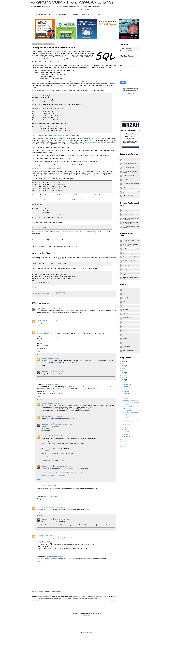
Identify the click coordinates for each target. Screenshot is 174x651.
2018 (123, 380)
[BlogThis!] (58, 293)
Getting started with (129, 175)
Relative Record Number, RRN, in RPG (60, 51)
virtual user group (129, 350)
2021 (123, 373)
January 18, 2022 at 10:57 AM (55, 556)
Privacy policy (85, 14)
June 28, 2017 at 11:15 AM (49, 331)
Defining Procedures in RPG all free (131, 256)
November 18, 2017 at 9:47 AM (63, 466)
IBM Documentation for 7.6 (129, 159)
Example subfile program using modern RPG (130, 245)
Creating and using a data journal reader (131, 214)
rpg (124, 334)
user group (126, 346)
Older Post (112, 601)
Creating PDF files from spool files (131, 269)
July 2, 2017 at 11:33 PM (54, 358)
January (125, 436)
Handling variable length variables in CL (131, 273)
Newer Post (35, 601)
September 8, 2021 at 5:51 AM (56, 507)
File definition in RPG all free (130, 260)
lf (123, 305)
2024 (123, 366)
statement (99, 138)
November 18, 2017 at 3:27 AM (53, 436)
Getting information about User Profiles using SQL (130, 223)
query (125, 330)
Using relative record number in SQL (130, 278)
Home (33, 14)
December (126, 384)
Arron (43, 416)
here (61, 62)
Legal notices (75, 14)
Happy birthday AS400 (129, 406)
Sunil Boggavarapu (42, 507)
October (125, 389)
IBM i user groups (64, 14)
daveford (39, 320)
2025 (123, 363)
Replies (40, 355)
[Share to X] (60, 293)
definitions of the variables (55, 135)
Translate (133, 51)
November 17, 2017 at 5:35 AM (53, 416)
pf (123, 322)
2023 (123, 368)
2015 (123, 441)
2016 (123, 439)
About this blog (42, 14)
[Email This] (57, 293)
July (124, 396)
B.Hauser (44, 358)
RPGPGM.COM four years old (131, 400)
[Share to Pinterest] (64, 293)
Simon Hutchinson (46, 371)
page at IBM (127, 179)
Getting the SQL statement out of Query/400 (53, 475)
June (124, 398)
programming (39, 295)
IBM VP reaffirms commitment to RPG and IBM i (131, 409)
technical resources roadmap (131, 183)
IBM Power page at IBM (129, 187)
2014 (123, 444)
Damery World (41, 308)
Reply (38, 315)
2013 (123, 446)
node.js (125, 313)
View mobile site (87, 615)
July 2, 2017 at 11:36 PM (54, 403)
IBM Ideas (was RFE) (128, 195)
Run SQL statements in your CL (130, 210)
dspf (124, 293)
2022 (123, 370)
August (125, 393)
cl (124, 289)
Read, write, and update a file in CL (131, 265)
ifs (124, 301)
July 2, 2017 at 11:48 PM (61, 371)
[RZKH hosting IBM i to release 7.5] (130, 149)
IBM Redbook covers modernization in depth (131, 227)
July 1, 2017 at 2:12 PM (50, 486)
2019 (123, 377)
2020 (123, 375)
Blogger (90, 632)
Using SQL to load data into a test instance (131, 417)
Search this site (96, 14)
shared (125, 338)
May (124, 427)
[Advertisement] (130, 107)
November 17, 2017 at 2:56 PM (63, 424)
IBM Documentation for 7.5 (129, 163)
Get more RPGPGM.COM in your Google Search (131, 219)
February (126, 434)
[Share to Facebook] (62, 293)
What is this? (130, 93)
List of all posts (53, 14)
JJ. (37, 535)
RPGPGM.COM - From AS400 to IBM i (72, 2)
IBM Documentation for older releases (130, 172)
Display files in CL (128, 424)
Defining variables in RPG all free (131, 240)
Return (34, 287)
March (125, 432)
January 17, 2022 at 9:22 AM (47, 535)
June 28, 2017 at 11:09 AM (53, 308)
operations (126, 317)
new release (127, 309)
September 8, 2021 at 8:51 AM (63, 519)
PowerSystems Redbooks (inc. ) (131, 192)
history (125, 297)
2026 (123, 361)
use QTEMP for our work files (78, 144)
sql (44, 295)
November (126, 386)
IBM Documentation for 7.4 (129, 167)
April (124, 429)
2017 (123, 382)
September (126, 391)
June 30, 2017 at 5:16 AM (51, 384)
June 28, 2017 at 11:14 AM (49, 320)
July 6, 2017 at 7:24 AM (50, 496)
